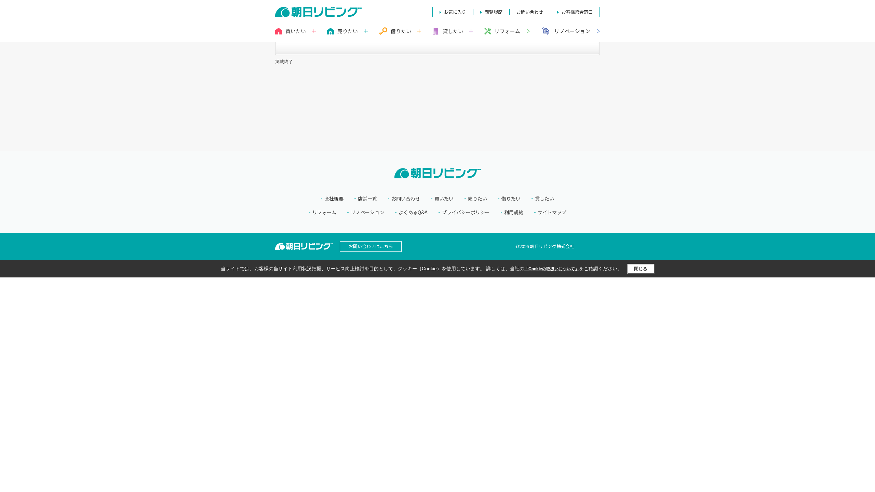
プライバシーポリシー (466, 212)
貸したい (544, 198)
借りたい (511, 198)
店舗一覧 (367, 198)
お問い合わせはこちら (371, 246)
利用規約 (513, 212)
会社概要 (334, 198)
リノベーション (572, 31)
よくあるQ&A (413, 212)
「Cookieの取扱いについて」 (551, 268)
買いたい (444, 198)
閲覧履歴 (493, 12)
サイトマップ (552, 212)
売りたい (477, 198)
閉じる (640, 268)
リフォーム (507, 31)
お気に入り (455, 12)
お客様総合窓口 (577, 12)
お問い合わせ (405, 198)
